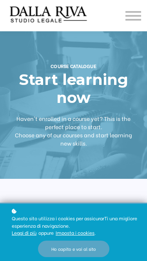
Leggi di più (24, 232)
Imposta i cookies (75, 232)
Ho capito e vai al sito (73, 249)
